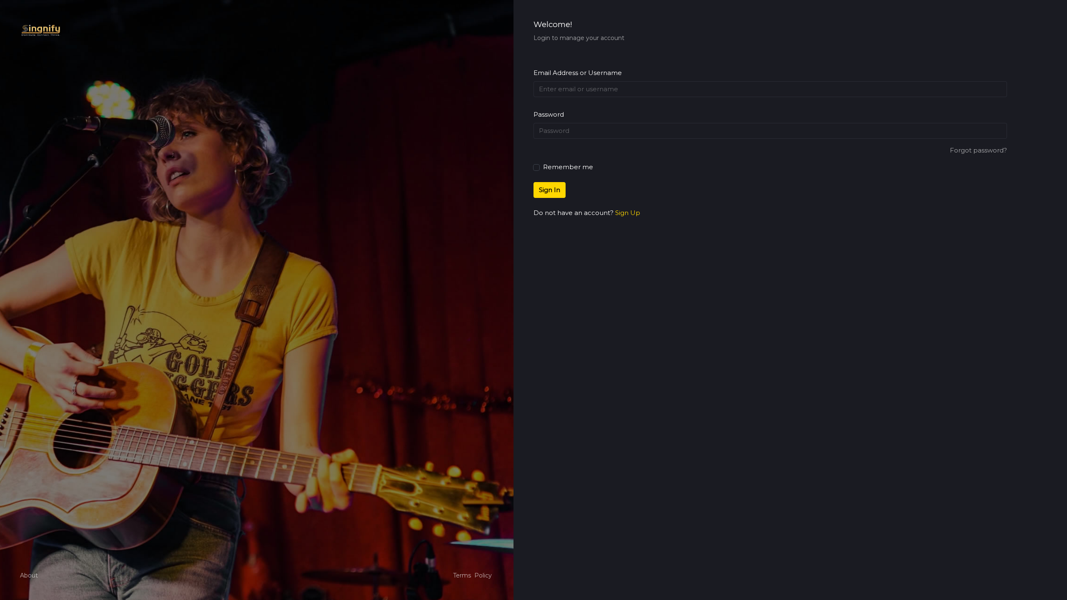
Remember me (567, 167)
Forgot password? (978, 150)
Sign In (549, 190)
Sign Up (627, 213)
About (29, 575)
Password (549, 114)
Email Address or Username (578, 73)
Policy (483, 575)
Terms (462, 575)
